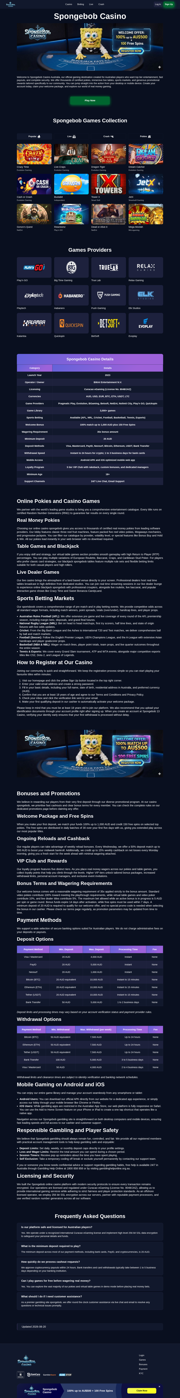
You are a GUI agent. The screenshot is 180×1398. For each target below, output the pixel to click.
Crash (106, 136)
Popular (32, 136)
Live (69, 136)
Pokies (143, 136)
